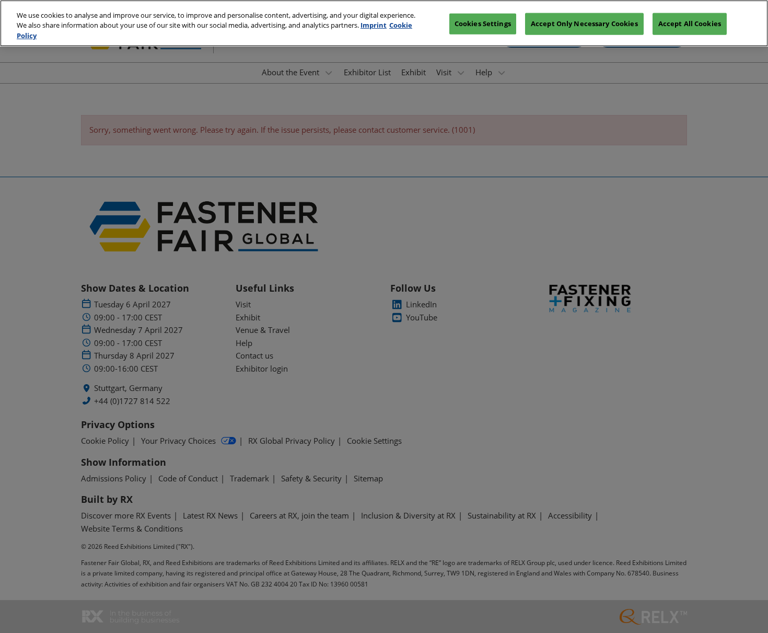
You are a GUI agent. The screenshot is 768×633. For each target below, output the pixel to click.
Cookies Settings (483, 23)
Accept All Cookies (689, 23)
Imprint (373, 25)
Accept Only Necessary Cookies (584, 23)
